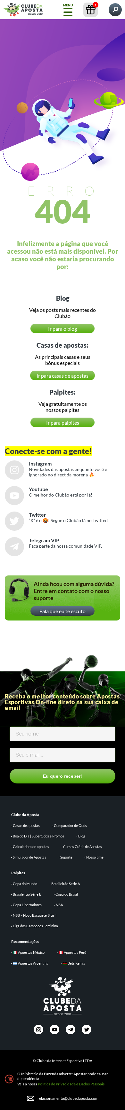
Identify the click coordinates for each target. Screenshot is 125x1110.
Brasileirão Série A (65, 884)
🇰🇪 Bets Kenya (74, 963)
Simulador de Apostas (29, 857)
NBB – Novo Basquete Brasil (34, 915)
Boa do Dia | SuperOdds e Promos (38, 836)
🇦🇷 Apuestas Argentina (30, 963)
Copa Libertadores (27, 905)
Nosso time (95, 857)
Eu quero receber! (62, 776)
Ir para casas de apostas (62, 376)
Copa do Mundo (25, 884)
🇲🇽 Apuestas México (29, 952)
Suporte (66, 857)
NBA (59, 905)
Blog (81, 836)
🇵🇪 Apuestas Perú (72, 952)
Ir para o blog (62, 329)
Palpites (18, 872)
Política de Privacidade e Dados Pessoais (71, 1084)
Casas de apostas (26, 825)
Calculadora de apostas (31, 846)
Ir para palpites (62, 423)
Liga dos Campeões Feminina (35, 926)
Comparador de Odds (70, 825)
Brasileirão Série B (27, 894)
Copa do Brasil (66, 894)
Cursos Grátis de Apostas (82, 846)
